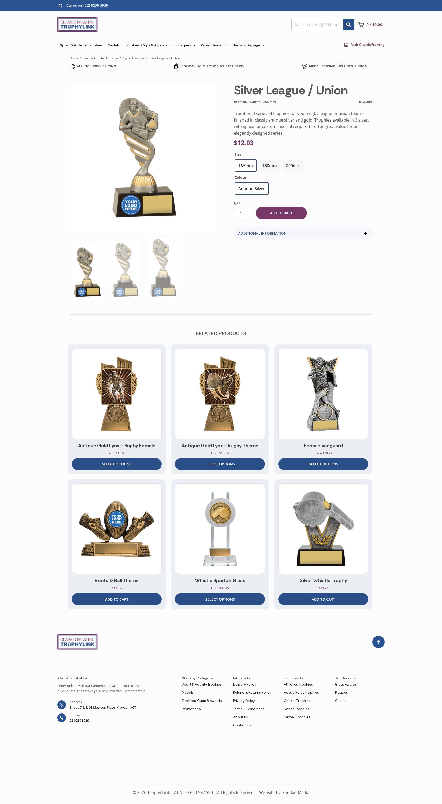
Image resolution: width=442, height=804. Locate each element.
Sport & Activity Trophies (81, 45)
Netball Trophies (297, 717)
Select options (116, 464)
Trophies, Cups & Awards (146, 45)
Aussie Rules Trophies (301, 692)
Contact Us (242, 725)
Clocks (340, 701)
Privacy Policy (244, 701)
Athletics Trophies (298, 684)
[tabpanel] (117, 409)
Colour (240, 177)
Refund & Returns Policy (252, 692)
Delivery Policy (244, 684)
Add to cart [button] (116, 599)
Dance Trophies (296, 709)
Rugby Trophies (133, 58)
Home (74, 58)
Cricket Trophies (297, 701)
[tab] (303, 233)
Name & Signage (246, 45)
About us (240, 717)
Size (238, 154)
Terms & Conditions (248, 709)
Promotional (211, 45)
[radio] (246, 165)
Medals (114, 45)
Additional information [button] (262, 233)
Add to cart (281, 213)
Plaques (184, 45)
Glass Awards (346, 684)
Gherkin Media (295, 792)
